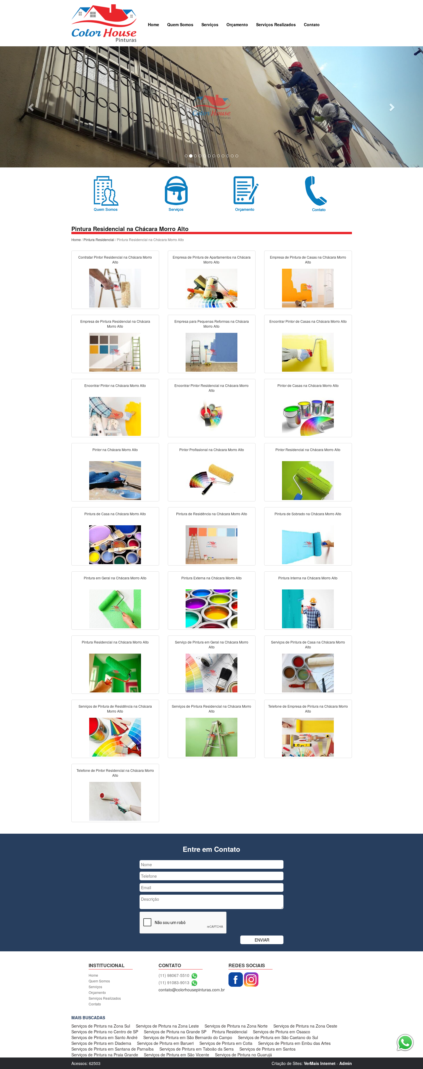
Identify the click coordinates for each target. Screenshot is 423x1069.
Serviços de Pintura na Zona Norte (236, 1026)
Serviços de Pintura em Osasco (281, 1031)
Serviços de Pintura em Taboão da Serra (196, 1049)
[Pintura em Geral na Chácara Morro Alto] (115, 608)
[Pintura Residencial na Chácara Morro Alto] (115, 672)
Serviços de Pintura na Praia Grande (104, 1054)
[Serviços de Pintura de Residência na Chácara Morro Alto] (115, 736)
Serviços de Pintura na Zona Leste (167, 1026)
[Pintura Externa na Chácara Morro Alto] (211, 608)
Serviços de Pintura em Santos (267, 1049)
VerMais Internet (320, 1063)
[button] (32, 106)
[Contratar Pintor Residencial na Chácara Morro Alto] (115, 287)
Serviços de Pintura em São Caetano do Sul (278, 1037)
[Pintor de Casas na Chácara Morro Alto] (308, 416)
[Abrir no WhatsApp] (194, 975)
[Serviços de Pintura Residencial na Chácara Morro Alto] (211, 736)
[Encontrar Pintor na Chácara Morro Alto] (115, 416)
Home (153, 24)
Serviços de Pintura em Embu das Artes (294, 1043)
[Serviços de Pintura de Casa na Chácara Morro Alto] (308, 672)
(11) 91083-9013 (174, 982)
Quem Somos (180, 24)
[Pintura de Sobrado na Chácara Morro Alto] (308, 544)
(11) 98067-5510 (174, 975)
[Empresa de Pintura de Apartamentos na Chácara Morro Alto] (211, 287)
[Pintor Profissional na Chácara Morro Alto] (211, 480)
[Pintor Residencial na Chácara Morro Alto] (308, 480)
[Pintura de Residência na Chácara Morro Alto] (211, 544)
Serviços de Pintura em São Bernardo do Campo (187, 1037)
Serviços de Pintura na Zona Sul (100, 1026)
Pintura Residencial (98, 239)
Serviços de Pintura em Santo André (104, 1037)
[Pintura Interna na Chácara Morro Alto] (308, 608)
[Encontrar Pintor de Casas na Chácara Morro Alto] (308, 351)
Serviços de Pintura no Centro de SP (104, 1031)
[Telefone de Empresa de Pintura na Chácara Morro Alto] (308, 736)
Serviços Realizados (276, 24)
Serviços (209, 24)
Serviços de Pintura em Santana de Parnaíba (112, 1049)
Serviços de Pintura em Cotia (225, 1043)
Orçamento (237, 24)
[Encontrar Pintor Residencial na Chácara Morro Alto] (211, 416)
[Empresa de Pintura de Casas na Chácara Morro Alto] (308, 287)
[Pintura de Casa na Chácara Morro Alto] (115, 544)
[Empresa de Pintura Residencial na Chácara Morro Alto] (115, 351)
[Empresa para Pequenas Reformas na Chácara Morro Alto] (211, 351)
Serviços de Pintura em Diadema (101, 1043)
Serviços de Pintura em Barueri (165, 1043)
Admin (345, 1063)
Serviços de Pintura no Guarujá (243, 1054)
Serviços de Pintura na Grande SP (175, 1031)
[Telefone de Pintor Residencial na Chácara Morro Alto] (115, 800)
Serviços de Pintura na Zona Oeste (305, 1026)
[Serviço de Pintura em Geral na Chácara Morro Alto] (211, 672)
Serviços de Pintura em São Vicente (176, 1054)
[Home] (104, 22)
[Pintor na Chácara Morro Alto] (115, 480)
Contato (312, 24)
